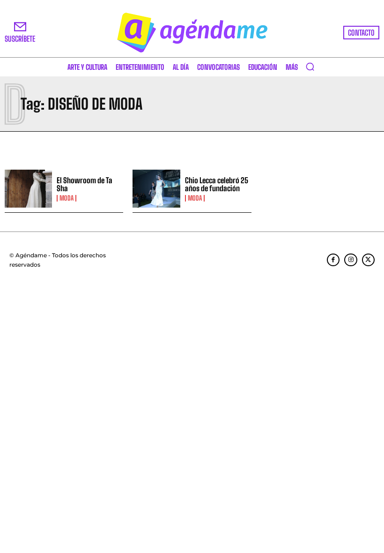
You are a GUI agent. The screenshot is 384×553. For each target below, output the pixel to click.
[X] (368, 260)
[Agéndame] (192, 32)
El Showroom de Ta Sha (84, 184)
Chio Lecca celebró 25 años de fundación (216, 184)
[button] (310, 66)
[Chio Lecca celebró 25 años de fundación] (156, 189)
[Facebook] (333, 260)
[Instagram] (350, 260)
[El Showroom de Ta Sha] (28, 189)
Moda (66, 198)
